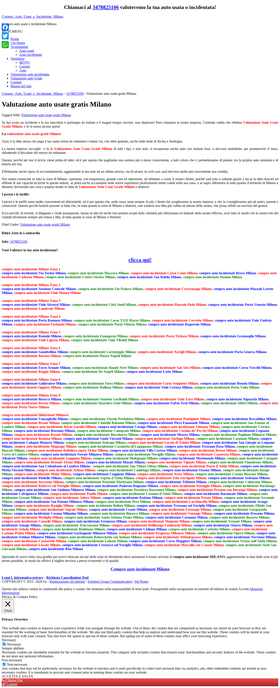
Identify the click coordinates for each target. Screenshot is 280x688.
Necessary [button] (9, 640)
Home (14, 39)
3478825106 (106, 7)
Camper (24, 66)
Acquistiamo (19, 47)
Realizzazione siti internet (67, 581)
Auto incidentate (30, 54)
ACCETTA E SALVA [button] (17, 676)
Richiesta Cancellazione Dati (67, 577)
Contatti (15, 82)
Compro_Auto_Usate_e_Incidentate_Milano (32, 16)
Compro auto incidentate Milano (140, 569)
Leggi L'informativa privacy (23, 577)
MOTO (24, 62)
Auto (22, 70)
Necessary (14, 644)
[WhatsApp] (5, 44)
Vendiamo (17, 58)
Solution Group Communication (110, 581)
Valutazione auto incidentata (29, 74)
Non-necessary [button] (12, 660)
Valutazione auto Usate (26, 78)
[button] (12, 31)
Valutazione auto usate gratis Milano (46, 115)
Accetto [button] (243, 589)
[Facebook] (5, 27)
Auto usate (26, 51)
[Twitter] (5, 36)
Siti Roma (141, 581)
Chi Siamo (17, 43)
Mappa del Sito (21, 86)
